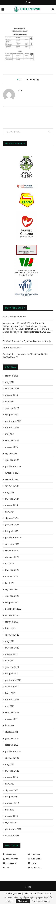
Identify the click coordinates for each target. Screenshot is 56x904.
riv (20, 90)
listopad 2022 (11, 602)
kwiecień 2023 (12, 569)
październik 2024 (13, 466)
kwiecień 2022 (12, 647)
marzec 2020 (11, 777)
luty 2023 (9, 583)
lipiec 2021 (10, 693)
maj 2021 (9, 706)
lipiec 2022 (10, 628)
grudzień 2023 (12, 524)
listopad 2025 (11, 414)
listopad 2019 (11, 796)
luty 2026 (9, 401)
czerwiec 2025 (12, 427)
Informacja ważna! (12, 347)
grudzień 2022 (12, 595)
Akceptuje (22, 901)
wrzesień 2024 (12, 472)
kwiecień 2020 (12, 770)
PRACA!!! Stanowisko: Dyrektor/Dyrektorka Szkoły (27, 341)
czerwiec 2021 (12, 699)
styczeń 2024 (11, 518)
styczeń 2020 (11, 790)
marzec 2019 (11, 816)
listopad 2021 (11, 673)
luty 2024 (9, 511)
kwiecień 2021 (12, 712)
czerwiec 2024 (12, 485)
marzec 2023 (11, 576)
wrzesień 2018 (12, 835)
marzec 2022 (11, 654)
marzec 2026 (11, 395)
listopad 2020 (11, 744)
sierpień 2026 (11, 375)
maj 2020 (9, 764)
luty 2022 (9, 660)
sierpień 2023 (11, 550)
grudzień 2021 (12, 667)
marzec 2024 (11, 505)
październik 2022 (13, 608)
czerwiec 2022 (12, 634)
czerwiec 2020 (12, 757)
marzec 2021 (11, 719)
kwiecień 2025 (12, 440)
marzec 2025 (11, 447)
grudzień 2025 (12, 408)
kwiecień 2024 (12, 498)
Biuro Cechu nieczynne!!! (14, 316)
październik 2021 (13, 680)
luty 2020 (9, 783)
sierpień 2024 (11, 479)
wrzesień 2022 (12, 615)
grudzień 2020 (12, 738)
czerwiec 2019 (12, 803)
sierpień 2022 (11, 621)
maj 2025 (9, 433)
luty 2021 (9, 725)
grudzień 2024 (12, 459)
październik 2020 (13, 751)
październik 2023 (13, 537)
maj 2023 (9, 563)
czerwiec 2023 (12, 557)
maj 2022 (9, 641)
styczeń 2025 (11, 453)
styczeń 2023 (11, 589)
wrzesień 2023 (12, 544)
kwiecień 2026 (12, 388)
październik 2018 (13, 829)
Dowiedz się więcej (41, 901)
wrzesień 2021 (12, 686)
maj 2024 (9, 492)
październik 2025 (13, 421)
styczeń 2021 (11, 731)
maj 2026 (9, 382)
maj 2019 (9, 809)
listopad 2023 (11, 531)
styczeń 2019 (11, 822)
